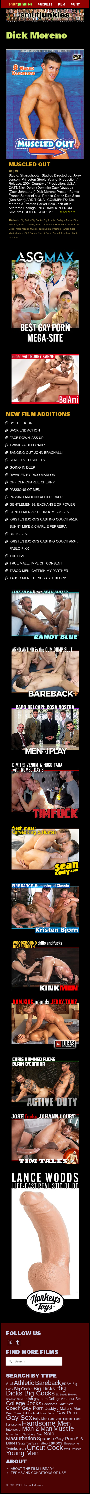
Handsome (13, 1424)
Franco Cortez (26, 224)
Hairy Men (40, 1419)
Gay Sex (19, 1417)
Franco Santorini (45, 224)
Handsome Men (64, 224)
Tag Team (32, 1443)
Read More (67, 212)
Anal (9, 1384)
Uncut (22, 1449)
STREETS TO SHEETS (27, 460)
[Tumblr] (17, 1342)
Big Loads (49, 220)
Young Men (22, 1453)
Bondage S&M (14, 1399)
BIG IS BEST (19, 534)
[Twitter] (10, 1342)
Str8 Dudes (30, 233)
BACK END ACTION (25, 430)
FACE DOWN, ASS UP (26, 438)
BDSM (67, 1384)
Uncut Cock (44, 233)
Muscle (34, 228)
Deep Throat (14, 1413)
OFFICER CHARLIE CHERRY (32, 482)
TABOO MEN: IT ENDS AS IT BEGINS (38, 578)
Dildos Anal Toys (35, 1413)
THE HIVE (17, 556)
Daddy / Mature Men (63, 1408)
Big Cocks (23, 1389)
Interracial (13, 1429)
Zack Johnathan (62, 233)
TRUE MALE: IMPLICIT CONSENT (36, 563)
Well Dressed (73, 1448)
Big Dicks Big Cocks (31, 220)
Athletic (15, 220)
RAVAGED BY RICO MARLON (32, 475)
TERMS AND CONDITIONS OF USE (38, 1473)
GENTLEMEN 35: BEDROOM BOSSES (39, 512)
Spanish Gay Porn (56, 1438)
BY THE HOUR (21, 423)
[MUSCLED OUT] (45, 104)
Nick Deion (45, 228)
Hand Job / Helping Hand (64, 1419)
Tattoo (43, 1443)
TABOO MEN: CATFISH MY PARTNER (39, 571)
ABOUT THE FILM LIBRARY (32, 1469)
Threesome (71, 1443)
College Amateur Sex (65, 1399)
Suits (21, 1443)
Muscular (12, 1434)
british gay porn (36, 1399)
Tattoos (55, 1443)
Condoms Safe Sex (57, 1404)
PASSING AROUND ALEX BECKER (36, 497)
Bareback (48, 1382)
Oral (23, 1434)
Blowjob (72, 1394)
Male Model (22, 228)
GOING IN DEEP (22, 467)
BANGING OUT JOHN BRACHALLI (36, 452)
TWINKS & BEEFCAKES (28, 445)
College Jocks (64, 220)
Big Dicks (44, 1388)
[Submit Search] (9, 1361)
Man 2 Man (37, 1428)
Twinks (12, 1449)
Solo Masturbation (30, 1436)
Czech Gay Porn (25, 1408)
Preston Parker (60, 228)
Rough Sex (35, 1434)
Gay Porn (66, 1412)
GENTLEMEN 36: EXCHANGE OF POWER (42, 504)
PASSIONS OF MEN (25, 490)
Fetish (51, 1413)
